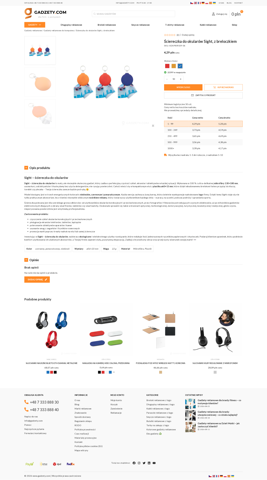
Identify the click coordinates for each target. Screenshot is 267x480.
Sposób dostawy (83, 417)
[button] (40, 128)
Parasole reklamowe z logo (159, 412)
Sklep (234, 25)
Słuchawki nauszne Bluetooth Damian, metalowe (51, 363)
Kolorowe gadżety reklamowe (161, 429)
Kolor (174, 61)
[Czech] (191, 3)
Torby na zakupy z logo (157, 425)
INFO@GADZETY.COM (125, 3)
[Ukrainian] (214, 3)
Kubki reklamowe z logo (158, 408)
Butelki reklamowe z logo (158, 421)
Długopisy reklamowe (71, 25)
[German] (203, 3)
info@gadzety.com (33, 420)
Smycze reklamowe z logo (158, 417)
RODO (78, 425)
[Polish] (206, 3)
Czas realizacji (82, 433)
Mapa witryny (81, 450)
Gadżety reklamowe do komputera (59, 30)
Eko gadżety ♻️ (154, 433)
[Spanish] (210, 3)
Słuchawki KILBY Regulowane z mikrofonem (215, 363)
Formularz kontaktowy (35, 433)
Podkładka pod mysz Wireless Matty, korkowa (160, 363)
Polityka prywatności (85, 429)
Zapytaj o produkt (206, 95)
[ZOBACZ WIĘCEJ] (51, 329)
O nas (221, 3)
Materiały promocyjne (86, 438)
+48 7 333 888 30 (40, 3)
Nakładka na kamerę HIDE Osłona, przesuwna (106, 363)
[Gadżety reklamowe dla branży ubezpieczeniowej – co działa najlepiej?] (190, 415)
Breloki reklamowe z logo (158, 400)
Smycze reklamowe (140, 25)
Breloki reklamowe (107, 25)
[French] (199, 3)
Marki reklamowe (83, 408)
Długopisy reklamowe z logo (160, 404)
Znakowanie (80, 412)
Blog (229, 3)
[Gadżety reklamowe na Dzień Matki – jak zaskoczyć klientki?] (190, 427)
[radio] (167, 66)
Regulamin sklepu (83, 421)
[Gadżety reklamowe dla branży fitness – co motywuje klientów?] (190, 404)
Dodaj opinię (188, 35)
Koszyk (114, 404)
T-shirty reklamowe (174, 25)
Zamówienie (117, 408)
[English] (195, 3)
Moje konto (116, 400)
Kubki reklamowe (208, 25)
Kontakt (238, 3)
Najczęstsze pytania (34, 429)
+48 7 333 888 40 (56, 3)
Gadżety (32, 25)
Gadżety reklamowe (33, 30)
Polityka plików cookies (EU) (88, 446)
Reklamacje (116, 412)
